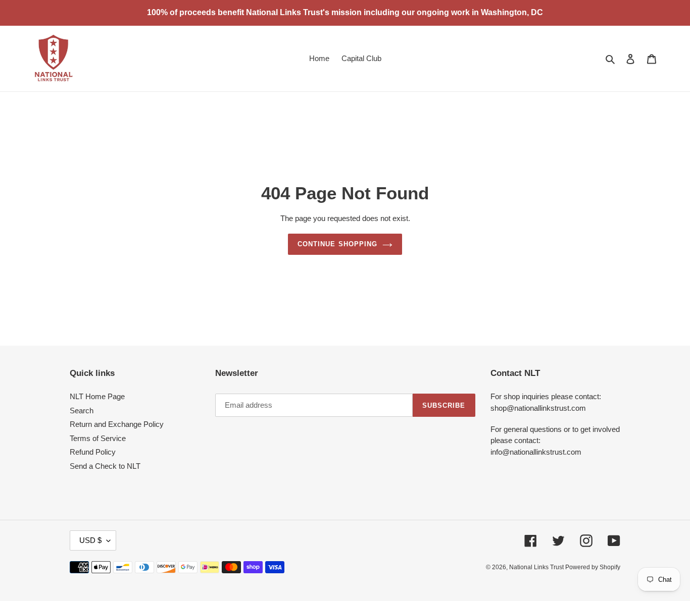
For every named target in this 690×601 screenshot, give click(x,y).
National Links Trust (537, 567)
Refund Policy (93, 452)
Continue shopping (337, 244)
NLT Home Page (97, 396)
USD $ (90, 540)
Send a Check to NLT (105, 466)
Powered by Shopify (592, 567)
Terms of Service (98, 438)
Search (81, 410)
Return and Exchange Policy (117, 424)
